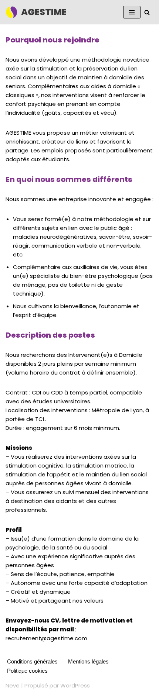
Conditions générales (32, 661)
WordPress (75, 685)
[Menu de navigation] (132, 12)
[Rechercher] (147, 12)
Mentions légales (88, 661)
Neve (13, 685)
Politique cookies (27, 671)
